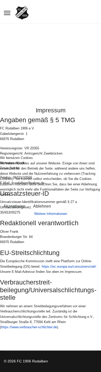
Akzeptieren (14, 206)
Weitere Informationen (50, 214)
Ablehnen (42, 206)
